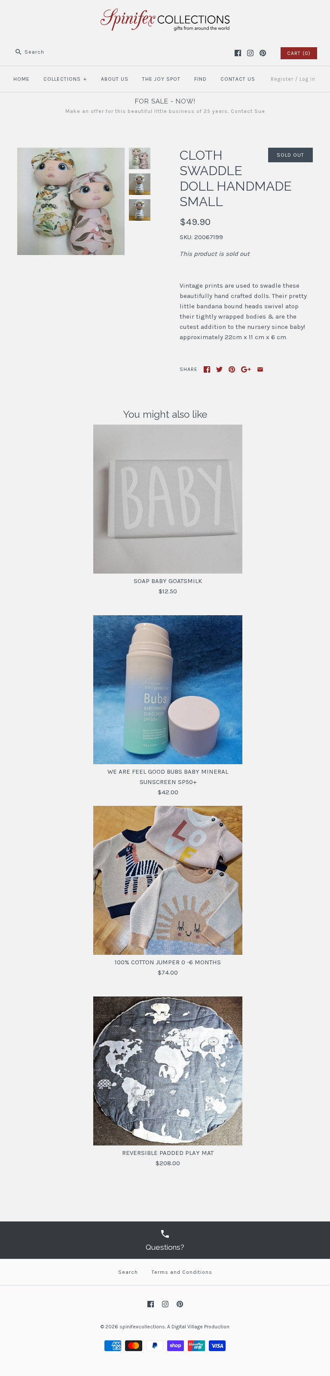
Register (282, 79)
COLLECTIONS (65, 79)
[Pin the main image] (232, 369)
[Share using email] (260, 369)
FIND (200, 79)
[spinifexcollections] (165, 14)
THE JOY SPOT (161, 79)
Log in (307, 79)
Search (128, 1272)
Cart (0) (299, 53)
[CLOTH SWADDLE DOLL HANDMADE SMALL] (71, 153)
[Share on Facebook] (207, 369)
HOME (21, 79)
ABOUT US (114, 79)
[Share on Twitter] (219, 369)
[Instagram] (250, 53)
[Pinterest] (263, 53)
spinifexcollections (142, 1327)
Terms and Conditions (182, 1272)
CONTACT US (237, 79)
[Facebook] (238, 53)
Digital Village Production (200, 1327)
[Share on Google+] (246, 369)
